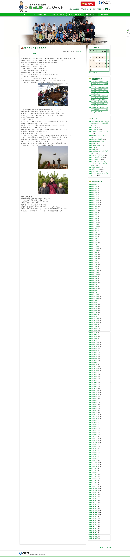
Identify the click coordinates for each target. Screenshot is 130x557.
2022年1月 (94, 292)
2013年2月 (94, 506)
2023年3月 (94, 264)
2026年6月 (94, 188)
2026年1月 (94, 198)
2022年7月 (94, 280)
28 (105, 66)
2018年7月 (94, 376)
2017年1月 (94, 412)
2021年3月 (94, 312)
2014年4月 (94, 478)
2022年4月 (94, 286)
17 (93, 63)
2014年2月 (94, 482)
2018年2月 (94, 386)
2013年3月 (94, 504)
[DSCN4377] (52, 157)
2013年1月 (94, 508)
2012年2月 (94, 530)
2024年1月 (94, 244)
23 (90, 66)
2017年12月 (94, 390)
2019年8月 (94, 350)
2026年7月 (94, 186)
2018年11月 (94, 368)
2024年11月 (94, 224)
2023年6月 (94, 258)
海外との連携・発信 (97, 157)
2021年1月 (94, 316)
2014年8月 (94, 470)
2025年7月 (94, 210)
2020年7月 (94, 328)
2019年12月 (94, 342)
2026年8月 (94, 184)
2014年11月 (94, 464)
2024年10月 (94, 226)
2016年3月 (94, 432)
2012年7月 (94, 520)
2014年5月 (94, 476)
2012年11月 (94, 512)
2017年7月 (94, 400)
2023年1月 (94, 268)
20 (102, 63)
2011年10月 (94, 538)
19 (99, 63)
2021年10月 (94, 298)
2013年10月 (94, 490)
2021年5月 (94, 308)
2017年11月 (94, 392)
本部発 (93, 149)
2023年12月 (94, 246)
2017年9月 (94, 396)
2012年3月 (94, 528)
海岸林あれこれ (95, 159)
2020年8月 (94, 326)
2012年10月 (94, 514)
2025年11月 (94, 202)
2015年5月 (94, 452)
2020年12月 (94, 318)
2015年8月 (94, 446)
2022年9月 (94, 276)
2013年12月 (94, 486)
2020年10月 (94, 322)
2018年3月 (94, 384)
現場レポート (80, 51)
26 (99, 66)
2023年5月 (94, 260)
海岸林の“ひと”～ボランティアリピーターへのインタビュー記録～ (100, 163)
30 (90, 70)
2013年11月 (94, 488)
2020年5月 (94, 332)
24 (93, 66)
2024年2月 (94, 242)
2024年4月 (94, 238)
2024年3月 (94, 240)
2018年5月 (94, 380)
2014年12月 (94, 462)
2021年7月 (94, 304)
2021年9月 (94, 300)
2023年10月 (94, 250)
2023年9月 (94, 252)
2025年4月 (94, 214)
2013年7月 (94, 496)
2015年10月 (94, 442)
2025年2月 (94, 218)
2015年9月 (94, 444)
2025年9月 (94, 206)
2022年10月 (94, 274)
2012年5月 (94, 524)
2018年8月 (94, 374)
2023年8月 (94, 254)
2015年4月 (94, 454)
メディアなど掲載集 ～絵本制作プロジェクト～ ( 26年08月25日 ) (99, 84)
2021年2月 (94, 314)
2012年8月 (94, 518)
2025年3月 (94, 216)
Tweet (34, 53)
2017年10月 (94, 394)
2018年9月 (94, 372)
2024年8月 (94, 230)
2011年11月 (94, 536)
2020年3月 (94, 336)
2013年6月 (94, 498)
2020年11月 (94, 320)
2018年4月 (94, 382)
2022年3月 (94, 288)
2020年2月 (94, 338)
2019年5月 (94, 356)
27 (102, 66)
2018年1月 (94, 388)
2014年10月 (94, 466)
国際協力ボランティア (97, 141)
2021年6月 (94, 306)
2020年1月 (94, 340)
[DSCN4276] (52, 94)
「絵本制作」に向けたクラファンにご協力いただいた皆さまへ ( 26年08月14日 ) (99, 110)
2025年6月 (94, 212)
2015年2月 (94, 458)
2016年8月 (94, 422)
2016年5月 (94, 428)
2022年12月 (94, 270)
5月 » (95, 72)
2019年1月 (94, 364)
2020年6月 (94, 330)
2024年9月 (94, 228)
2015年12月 (94, 438)
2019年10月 (94, 346)
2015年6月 (94, 450)
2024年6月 (94, 234)
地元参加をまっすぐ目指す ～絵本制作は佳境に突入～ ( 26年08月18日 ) (99, 104)
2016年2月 (94, 434)
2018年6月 (94, 378)
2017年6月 (94, 402)
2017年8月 (94, 398)
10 (93, 60)
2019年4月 (94, 358)
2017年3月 (94, 408)
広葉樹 (93, 143)
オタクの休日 (95, 129)
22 (108, 63)
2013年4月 (94, 502)
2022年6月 (94, 282)
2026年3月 (94, 194)
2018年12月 (94, 366)
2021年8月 (94, 302)
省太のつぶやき (95, 171)
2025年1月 (94, 220)
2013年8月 (94, 494)
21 (105, 63)
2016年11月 (94, 416)
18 (96, 63)
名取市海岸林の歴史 (97, 139)
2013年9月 (94, 492)
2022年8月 (94, 278)
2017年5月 (94, 404)
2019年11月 (94, 344)
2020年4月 (94, 334)
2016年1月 (94, 436)
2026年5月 (94, 190)
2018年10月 (94, 370)
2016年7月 (94, 424)
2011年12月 (94, 534)
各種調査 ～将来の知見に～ (99, 135)
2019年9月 (94, 348)
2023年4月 (94, 262)
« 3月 (90, 72)
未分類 (93, 147)
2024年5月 (94, 236)
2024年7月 (94, 232)
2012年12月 (94, 510)
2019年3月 (94, 360)
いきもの (93, 127)
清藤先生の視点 (95, 167)
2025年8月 (94, 208)
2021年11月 (94, 296)
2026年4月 (94, 192)
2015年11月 (94, 440)
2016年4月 (94, 430)
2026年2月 (94, 196)
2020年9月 (94, 324)
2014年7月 (94, 472)
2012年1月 (94, 532)
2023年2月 (94, 266)
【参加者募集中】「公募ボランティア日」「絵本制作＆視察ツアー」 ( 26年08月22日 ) (99, 98)
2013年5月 (94, 500)
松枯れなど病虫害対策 (97, 155)
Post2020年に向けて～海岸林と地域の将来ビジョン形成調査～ (100, 123)
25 (96, 66)
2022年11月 (94, 272)
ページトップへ (106, 547)
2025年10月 (94, 204)
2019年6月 (94, 354)
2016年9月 (94, 420)
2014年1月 (94, 484)
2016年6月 (94, 426)
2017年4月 (94, 406)
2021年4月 (94, 310)
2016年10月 (94, 418)
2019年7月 (94, 352)
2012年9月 (94, 516)
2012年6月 (94, 522)
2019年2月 (94, 362)
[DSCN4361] (52, 182)
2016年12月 (94, 414)
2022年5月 (94, 284)
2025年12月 (94, 200)
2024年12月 (94, 222)
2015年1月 (94, 460)
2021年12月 (94, 294)
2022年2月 (94, 290)
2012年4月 (94, 526)
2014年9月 (94, 468)
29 (108, 66)
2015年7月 (94, 448)
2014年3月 (94, 480)
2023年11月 (94, 248)
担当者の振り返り (96, 145)
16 (90, 63)
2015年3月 (94, 456)
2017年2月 (94, 410)
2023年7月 (94, 256)
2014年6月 (94, 474)
